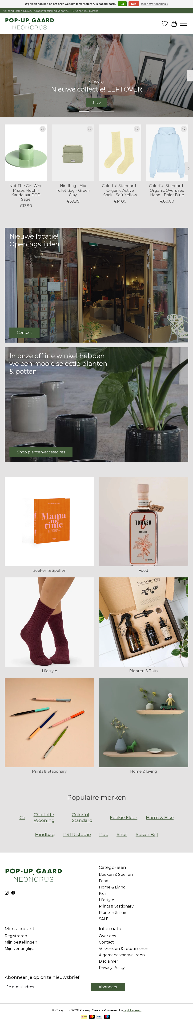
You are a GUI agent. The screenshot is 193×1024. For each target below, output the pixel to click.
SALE (104, 919)
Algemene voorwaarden (122, 955)
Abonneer (108, 987)
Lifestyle (49, 671)
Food (143, 570)
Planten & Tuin (143, 671)
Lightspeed (132, 1010)
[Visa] (99, 1017)
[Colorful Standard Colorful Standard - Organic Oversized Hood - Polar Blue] (167, 152)
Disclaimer (108, 961)
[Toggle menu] (183, 23)
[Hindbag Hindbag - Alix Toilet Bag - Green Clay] (73, 152)
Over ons (107, 936)
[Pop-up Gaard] (29, 23)
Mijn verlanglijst (19, 948)
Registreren (16, 936)
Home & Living (143, 771)
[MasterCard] (92, 1017)
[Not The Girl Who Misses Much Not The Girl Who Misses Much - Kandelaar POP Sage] (26, 152)
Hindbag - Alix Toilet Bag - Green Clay (73, 190)
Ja (122, 4)
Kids (102, 893)
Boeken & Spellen (49, 570)
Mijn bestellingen (21, 942)
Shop (96, 102)
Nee (134, 4)
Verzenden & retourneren (123, 948)
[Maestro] (107, 1017)
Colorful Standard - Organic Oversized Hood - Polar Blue (167, 190)
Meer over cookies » (154, 4)
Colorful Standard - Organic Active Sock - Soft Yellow (120, 190)
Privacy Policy (112, 967)
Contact (106, 942)
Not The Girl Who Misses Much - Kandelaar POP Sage (26, 193)
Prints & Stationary (49, 771)
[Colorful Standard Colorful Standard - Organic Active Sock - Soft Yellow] (120, 152)
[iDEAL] (84, 1017)
